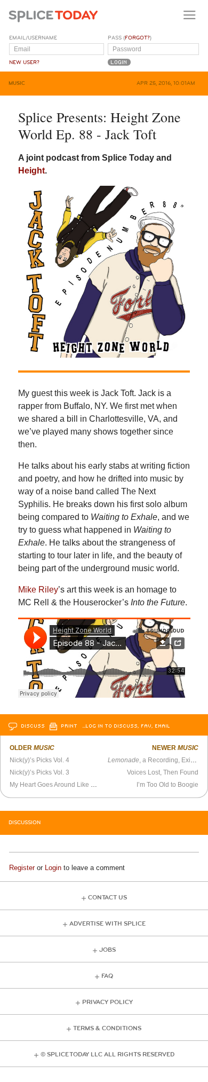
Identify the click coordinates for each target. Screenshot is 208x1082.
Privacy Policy (107, 1002)
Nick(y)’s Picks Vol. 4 (39, 760)
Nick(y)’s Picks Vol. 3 (39, 772)
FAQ (107, 976)
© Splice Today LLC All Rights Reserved (107, 1055)
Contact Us (107, 898)
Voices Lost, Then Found (162, 772)
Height (31, 170)
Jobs (107, 950)
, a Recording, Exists (153, 760)
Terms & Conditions (107, 1028)
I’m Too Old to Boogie (167, 784)
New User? (24, 62)
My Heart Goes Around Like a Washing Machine (79, 784)
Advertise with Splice (107, 924)
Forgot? (137, 38)
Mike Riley (38, 589)
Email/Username (33, 38)
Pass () (129, 38)
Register (22, 868)
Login (53, 868)
